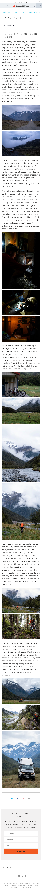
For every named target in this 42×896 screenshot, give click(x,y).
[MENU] (1, 5)
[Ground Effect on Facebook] (15, 876)
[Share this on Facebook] (17, 798)
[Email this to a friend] (29, 798)
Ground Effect (12, 883)
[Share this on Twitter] (12, 798)
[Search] (34, 5)
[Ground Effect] (21, 5)
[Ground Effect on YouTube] (19, 876)
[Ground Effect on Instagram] (23, 876)
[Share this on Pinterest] (23, 798)
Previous (28, 13)
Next (36, 13)
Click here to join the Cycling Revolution (21, 1)
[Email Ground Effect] (26, 876)
